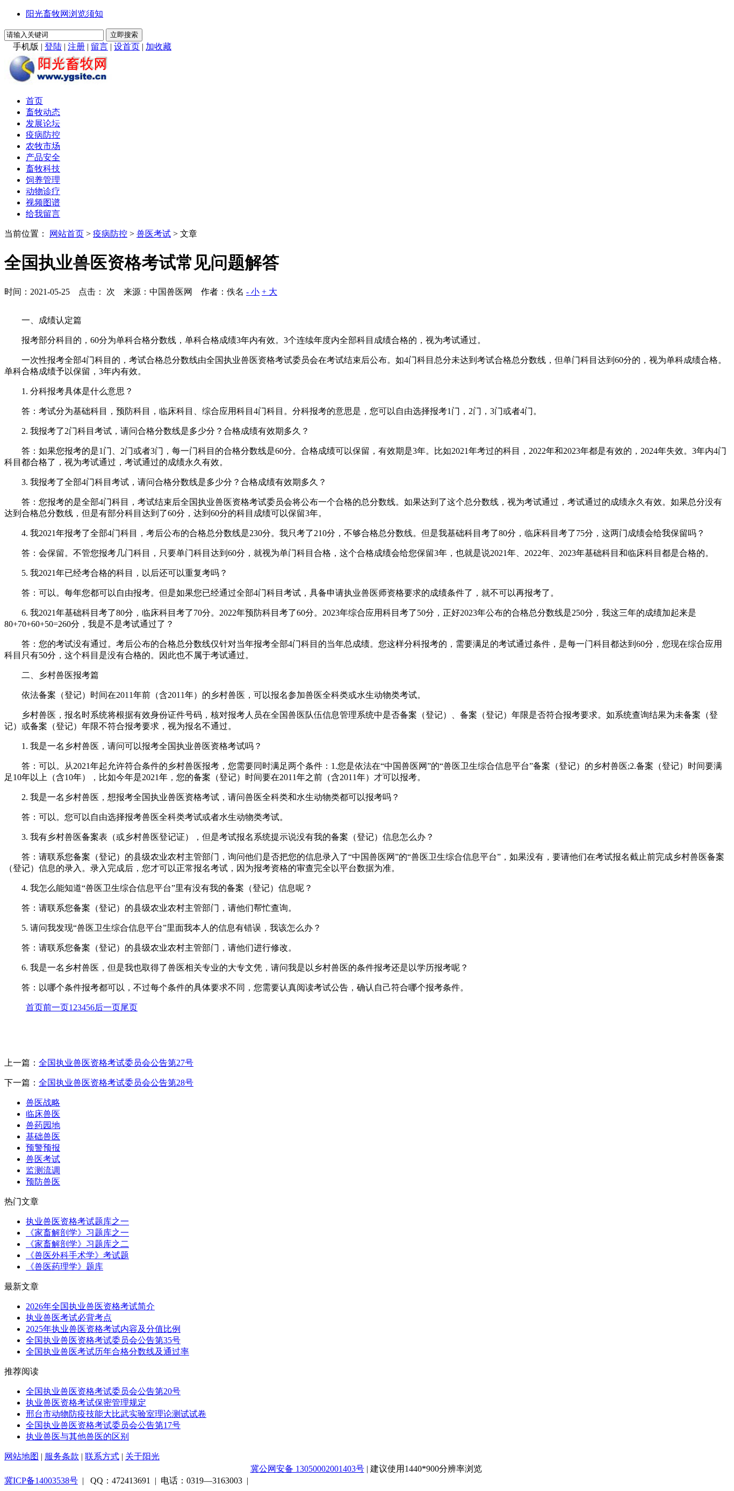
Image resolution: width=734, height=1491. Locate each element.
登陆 (53, 46)
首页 (34, 100)
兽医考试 (153, 233)
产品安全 (43, 157)
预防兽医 (43, 1181)
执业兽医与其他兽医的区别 (77, 1436)
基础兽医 (43, 1136)
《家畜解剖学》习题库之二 (77, 1244)
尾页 (129, 1007)
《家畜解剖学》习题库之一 (77, 1232)
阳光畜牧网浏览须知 (64, 13)
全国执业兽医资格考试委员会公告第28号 (116, 1082)
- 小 (253, 291)
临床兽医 (43, 1113)
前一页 (56, 1007)
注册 (76, 46)
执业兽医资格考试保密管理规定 (86, 1402)
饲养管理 (43, 179)
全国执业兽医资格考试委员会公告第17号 (103, 1425)
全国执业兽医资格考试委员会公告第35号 (103, 1340)
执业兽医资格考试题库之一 (77, 1221)
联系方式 (102, 1456)
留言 (99, 46)
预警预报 (43, 1147)
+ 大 (269, 291)
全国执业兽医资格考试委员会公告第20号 (103, 1391)
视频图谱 (43, 202)
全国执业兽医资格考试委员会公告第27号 (116, 1062)
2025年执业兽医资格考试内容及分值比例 (103, 1328)
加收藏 (158, 46)
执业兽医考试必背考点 (69, 1317)
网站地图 (21, 1456)
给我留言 (43, 213)
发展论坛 (43, 123)
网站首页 (66, 233)
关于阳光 (142, 1456)
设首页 (127, 46)
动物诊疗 (43, 191)
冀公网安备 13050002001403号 (307, 1468)
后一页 (107, 1007)
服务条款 (62, 1456)
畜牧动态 (43, 112)
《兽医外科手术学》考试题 (77, 1255)
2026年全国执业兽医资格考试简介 (90, 1306)
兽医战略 (43, 1102)
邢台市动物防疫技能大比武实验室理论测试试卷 (116, 1413)
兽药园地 (43, 1125)
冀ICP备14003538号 (41, 1480)
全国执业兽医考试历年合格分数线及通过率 (107, 1351)
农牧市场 (43, 146)
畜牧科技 (43, 168)
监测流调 (43, 1170)
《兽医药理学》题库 (64, 1266)
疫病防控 (43, 134)
